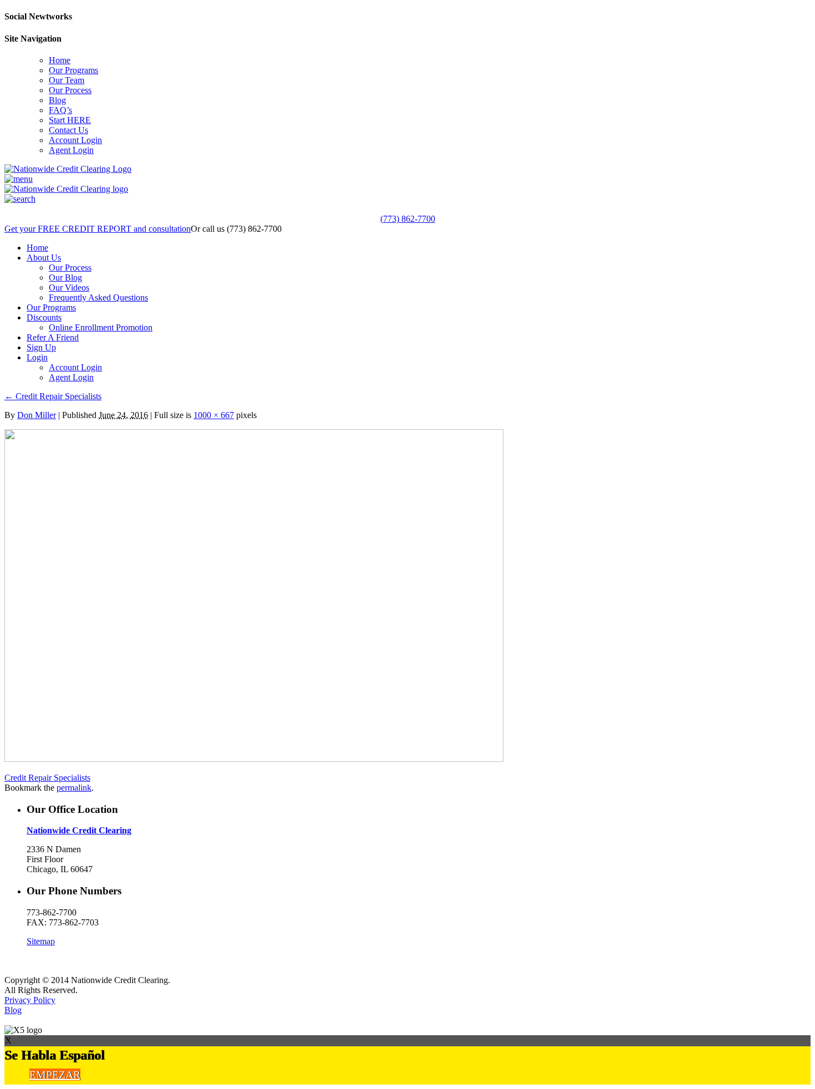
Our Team (66, 80)
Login (37, 357)
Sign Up (41, 347)
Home (59, 60)
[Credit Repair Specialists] (253, 759)
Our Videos (69, 287)
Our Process (70, 90)
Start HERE (70, 120)
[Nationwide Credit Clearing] (67, 169)
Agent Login (71, 150)
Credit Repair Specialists (52, 396)
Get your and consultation (97, 228)
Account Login (75, 140)
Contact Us (68, 130)
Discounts (44, 317)
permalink (74, 787)
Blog (57, 100)
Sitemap (41, 941)
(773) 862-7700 (407, 218)
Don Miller (36, 415)
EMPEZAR (54, 1074)
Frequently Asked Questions (98, 297)
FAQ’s (60, 110)
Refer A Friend (53, 337)
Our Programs (73, 70)
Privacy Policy (29, 1000)
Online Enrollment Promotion (100, 327)
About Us (44, 257)
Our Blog (65, 277)
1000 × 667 (213, 415)
